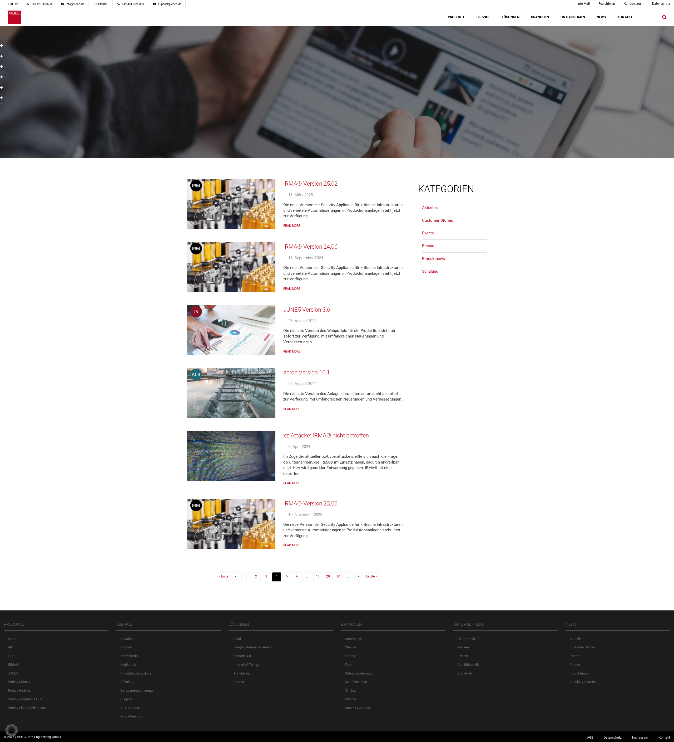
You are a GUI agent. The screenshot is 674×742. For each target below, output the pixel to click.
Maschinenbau (356, 682)
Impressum (640, 737)
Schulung (430, 271)
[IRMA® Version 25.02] (231, 204)
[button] (11, 730)
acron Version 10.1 (306, 372)
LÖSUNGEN (510, 17)
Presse (428, 245)
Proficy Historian (20, 690)
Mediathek (128, 665)
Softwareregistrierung (136, 690)
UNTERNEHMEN (573, 17)
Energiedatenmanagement (252, 647)
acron (12, 639)
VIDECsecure (130, 708)
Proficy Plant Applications (27, 708)
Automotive (353, 639)
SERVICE (483, 17)
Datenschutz (661, 4)
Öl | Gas (350, 690)
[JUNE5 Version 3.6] (231, 330)
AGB (590, 737)
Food (348, 665)
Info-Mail (583, 4)
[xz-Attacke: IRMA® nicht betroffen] (231, 456)
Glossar (126, 647)
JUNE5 (13, 673)
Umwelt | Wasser (357, 708)
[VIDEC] (14, 17)
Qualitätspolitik (468, 665)
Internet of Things (245, 665)
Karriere (463, 647)
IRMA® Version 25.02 (310, 183)
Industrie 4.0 (241, 656)
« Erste (223, 576)
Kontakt (664, 737)
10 (318, 576)
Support (126, 699)
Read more (291, 226)
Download (127, 639)
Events (428, 233)
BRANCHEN (540, 17)
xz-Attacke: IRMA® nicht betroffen (326, 435)
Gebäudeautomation (360, 673)
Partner (462, 656)
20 (328, 576)
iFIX (11, 656)
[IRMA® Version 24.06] (231, 267)
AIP (10, 647)
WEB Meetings (131, 716)
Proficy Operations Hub (25, 699)
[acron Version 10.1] (231, 393)
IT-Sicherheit (241, 673)
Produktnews (433, 258)
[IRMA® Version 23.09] (231, 524)
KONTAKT (625, 17)
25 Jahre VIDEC (468, 639)
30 (338, 576)
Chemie (350, 647)
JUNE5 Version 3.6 (306, 309)
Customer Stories (437, 220)
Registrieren (606, 4)
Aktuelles (430, 207)
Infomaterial (129, 656)
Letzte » (371, 576)
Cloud (236, 639)
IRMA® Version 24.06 (310, 246)
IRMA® (13, 665)
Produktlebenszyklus (135, 673)
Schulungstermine (583, 682)
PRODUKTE (456, 17)
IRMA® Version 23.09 (310, 503)
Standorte (464, 673)
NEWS (601, 17)
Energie (350, 656)
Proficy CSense (19, 682)
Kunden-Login (633, 4)
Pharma (238, 682)
